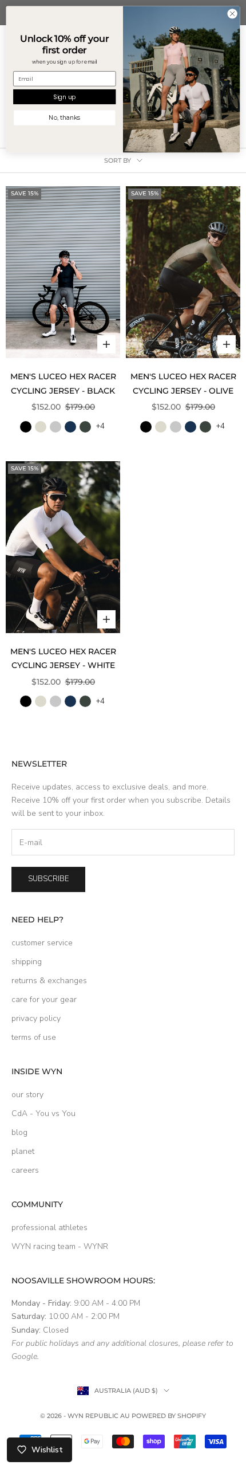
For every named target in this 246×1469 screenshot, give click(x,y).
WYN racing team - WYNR (59, 1246)
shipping (26, 961)
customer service (42, 942)
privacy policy (36, 1018)
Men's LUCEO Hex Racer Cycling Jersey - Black (63, 383)
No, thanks (64, 117)
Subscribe (48, 879)
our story (27, 1094)
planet (22, 1151)
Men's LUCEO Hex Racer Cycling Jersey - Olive (183, 383)
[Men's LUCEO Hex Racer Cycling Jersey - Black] (25, 427)
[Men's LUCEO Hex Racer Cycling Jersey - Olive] (85, 427)
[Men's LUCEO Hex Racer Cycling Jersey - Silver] (55, 427)
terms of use (33, 1037)
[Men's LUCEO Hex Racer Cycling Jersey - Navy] (70, 427)
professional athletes (49, 1227)
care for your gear (44, 999)
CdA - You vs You (43, 1113)
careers (25, 1170)
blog (19, 1132)
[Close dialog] (232, 14)
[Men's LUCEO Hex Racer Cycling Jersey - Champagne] (40, 427)
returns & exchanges (49, 980)
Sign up (64, 96)
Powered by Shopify (169, 1416)
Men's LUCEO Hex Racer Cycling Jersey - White (63, 658)
